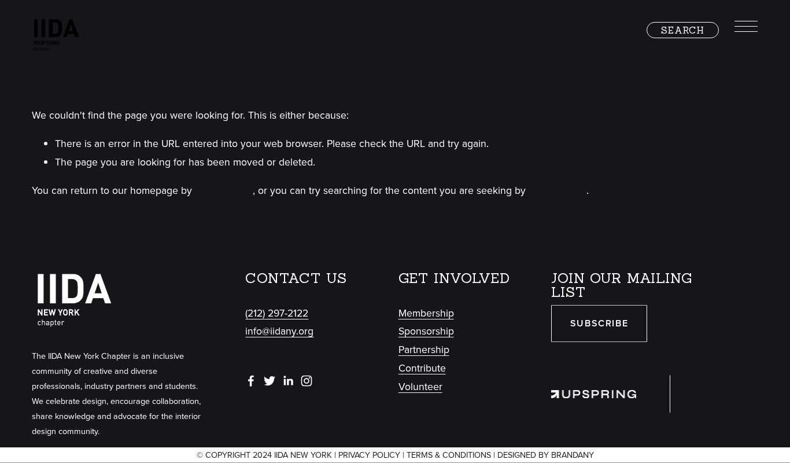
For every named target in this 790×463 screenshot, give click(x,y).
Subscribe (599, 323)
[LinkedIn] (288, 381)
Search (682, 30)
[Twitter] (269, 381)
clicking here (224, 190)
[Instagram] (306, 381)
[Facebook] (251, 381)
